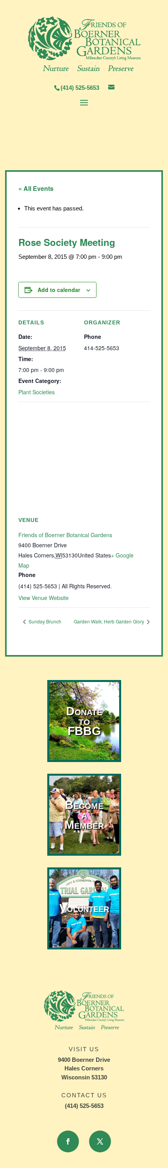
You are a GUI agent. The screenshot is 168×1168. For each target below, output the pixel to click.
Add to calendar (59, 290)
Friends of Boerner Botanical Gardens (65, 535)
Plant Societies (36, 392)
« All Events (36, 188)
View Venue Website (43, 598)
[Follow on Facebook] (68, 1141)
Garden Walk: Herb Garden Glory (109, 621)
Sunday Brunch (44, 621)
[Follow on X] (100, 1141)
